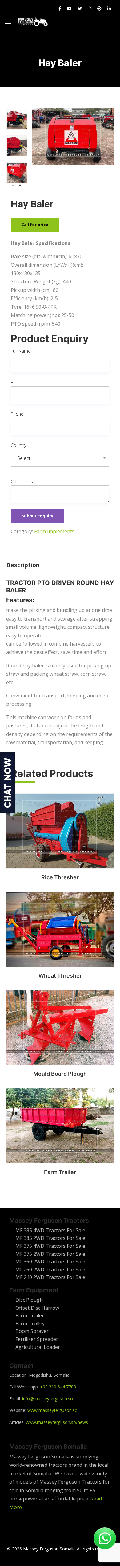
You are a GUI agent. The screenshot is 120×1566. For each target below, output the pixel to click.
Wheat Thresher (60, 975)
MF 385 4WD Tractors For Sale (50, 1230)
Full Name (20, 351)
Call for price (35, 224)
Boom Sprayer (32, 1331)
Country (18, 445)
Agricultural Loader (37, 1347)
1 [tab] (13, 185)
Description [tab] (23, 565)
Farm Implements (54, 531)
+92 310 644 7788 (58, 1387)
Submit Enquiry (37, 516)
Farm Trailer (60, 1172)
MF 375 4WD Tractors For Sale (50, 1246)
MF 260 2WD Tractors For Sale (50, 1269)
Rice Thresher (60, 877)
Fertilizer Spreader (36, 1339)
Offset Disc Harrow (37, 1307)
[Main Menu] (8, 21)
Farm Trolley (30, 1323)
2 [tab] (20, 185)
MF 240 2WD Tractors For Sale (50, 1277)
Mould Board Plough (60, 1073)
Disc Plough (29, 1299)
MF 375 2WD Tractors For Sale (50, 1254)
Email (16, 382)
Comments (22, 482)
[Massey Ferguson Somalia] (33, 21)
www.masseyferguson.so (52, 1410)
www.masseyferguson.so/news (57, 1422)
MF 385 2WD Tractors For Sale (50, 1238)
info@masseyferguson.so (47, 1399)
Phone (17, 414)
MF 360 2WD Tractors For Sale (50, 1261)
